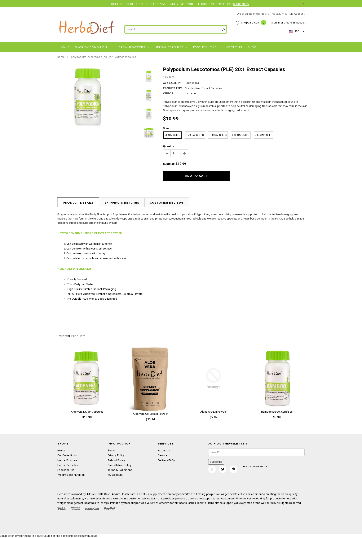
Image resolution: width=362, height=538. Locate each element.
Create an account (295, 22)
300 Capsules (263, 135)
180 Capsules (217, 135)
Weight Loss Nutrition (71, 474)
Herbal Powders (67, 460)
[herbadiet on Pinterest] (233, 469)
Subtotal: (169, 163)
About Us (164, 450)
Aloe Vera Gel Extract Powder (150, 413)
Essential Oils (65, 470)
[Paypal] (109, 508)
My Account (297, 13)
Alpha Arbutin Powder (213, 411)
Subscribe (216, 461)
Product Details (78, 202)
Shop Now (241, 3)
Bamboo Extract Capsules (276, 411)
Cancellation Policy (119, 465)
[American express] (75, 508)
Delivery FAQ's (167, 460)
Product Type (172, 88)
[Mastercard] (92, 508)
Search (112, 450)
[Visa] (61, 508)
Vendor (168, 93)
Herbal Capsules (67, 465)
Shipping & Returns (122, 202)
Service (162, 455)
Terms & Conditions (120, 470)
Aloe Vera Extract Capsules (87, 411)
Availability (172, 83)
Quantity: (169, 146)
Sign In (275, 22)
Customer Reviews (167, 202)
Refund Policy (116, 460)
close (304, 3)
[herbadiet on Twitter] (222, 469)
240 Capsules (240, 135)
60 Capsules (172, 135)
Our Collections (67, 455)
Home (61, 56)
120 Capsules (195, 135)
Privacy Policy (116, 455)
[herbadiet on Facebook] (212, 469)
